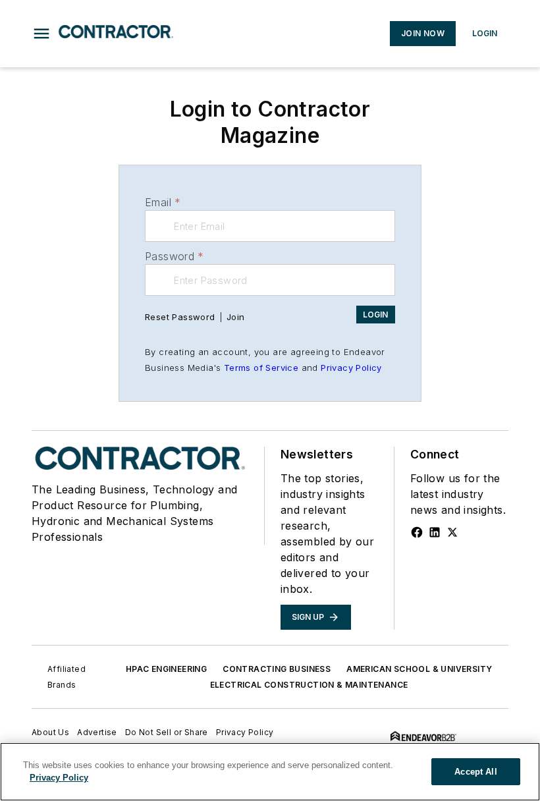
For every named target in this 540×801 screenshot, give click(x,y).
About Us (50, 732)
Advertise (97, 732)
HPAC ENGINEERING (166, 669)
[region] (270, 771)
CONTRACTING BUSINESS (277, 669)
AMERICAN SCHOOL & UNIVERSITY (419, 669)
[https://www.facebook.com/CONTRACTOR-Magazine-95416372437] (416, 532)
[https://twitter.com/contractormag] (452, 532)
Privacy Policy (351, 367)
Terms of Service (261, 367)
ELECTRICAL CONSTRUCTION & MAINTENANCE (309, 685)
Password (174, 256)
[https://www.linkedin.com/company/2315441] (434, 532)
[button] (41, 33)
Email (162, 202)
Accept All (475, 772)
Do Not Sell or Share (166, 732)
